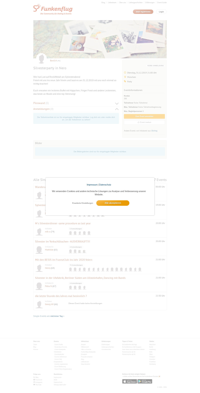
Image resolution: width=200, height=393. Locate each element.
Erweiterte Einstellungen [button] (82, 203)
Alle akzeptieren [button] (113, 203)
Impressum (92, 185)
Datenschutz (105, 185)
